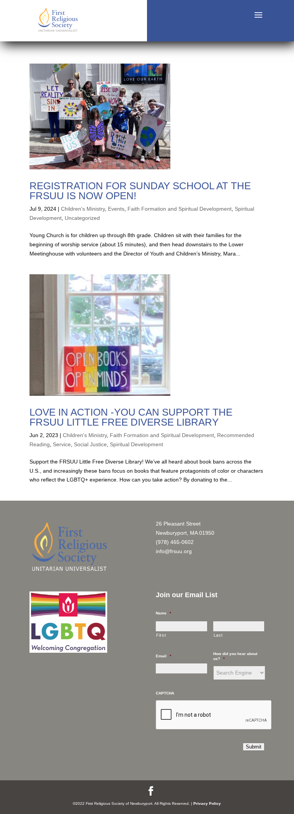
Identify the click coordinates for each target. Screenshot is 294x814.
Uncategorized (82, 218)
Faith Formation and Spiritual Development (179, 209)
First (161, 635)
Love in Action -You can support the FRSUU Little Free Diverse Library (130, 417)
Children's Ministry (83, 209)
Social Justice (90, 444)
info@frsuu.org (174, 551)
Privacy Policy (207, 803)
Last (218, 635)
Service (62, 444)
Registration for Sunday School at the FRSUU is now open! (140, 190)
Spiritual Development (136, 444)
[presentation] (214, 715)
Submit (253, 747)
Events (116, 209)
